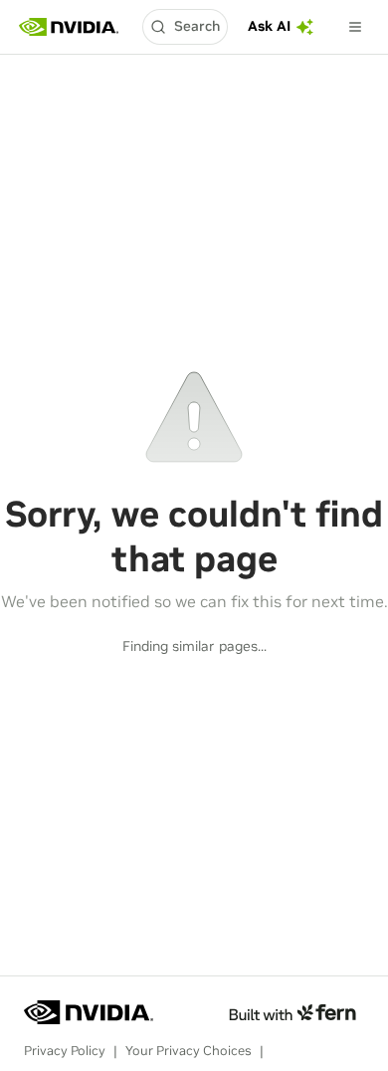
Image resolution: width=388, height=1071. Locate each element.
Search (197, 26)
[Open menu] (355, 27)
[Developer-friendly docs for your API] (292, 1012)
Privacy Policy (64, 1050)
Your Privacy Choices (188, 1050)
